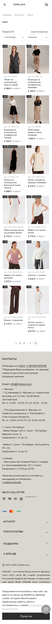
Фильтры (32, 37)
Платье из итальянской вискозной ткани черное (12, 184)
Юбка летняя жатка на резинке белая (14, 231)
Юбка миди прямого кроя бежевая (35, 132)
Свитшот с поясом (37, 275)
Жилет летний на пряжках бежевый (37, 181)
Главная (6, 14)
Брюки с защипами (13, 320)
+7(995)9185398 (36, 365)
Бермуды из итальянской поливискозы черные (10, 133)
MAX (22, 365)
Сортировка (10, 37)
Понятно (26, 616)
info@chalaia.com (21, 384)
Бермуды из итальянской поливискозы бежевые (34, 83)
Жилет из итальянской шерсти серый (11, 82)
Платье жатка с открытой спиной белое (36, 325)
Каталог (19, 14)
